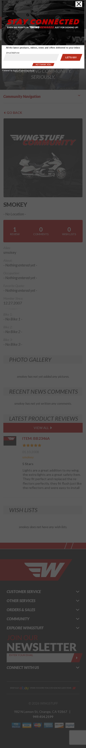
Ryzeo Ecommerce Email (23, 71)
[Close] (78, 4)
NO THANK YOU (43, 64)
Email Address (13, 52)
